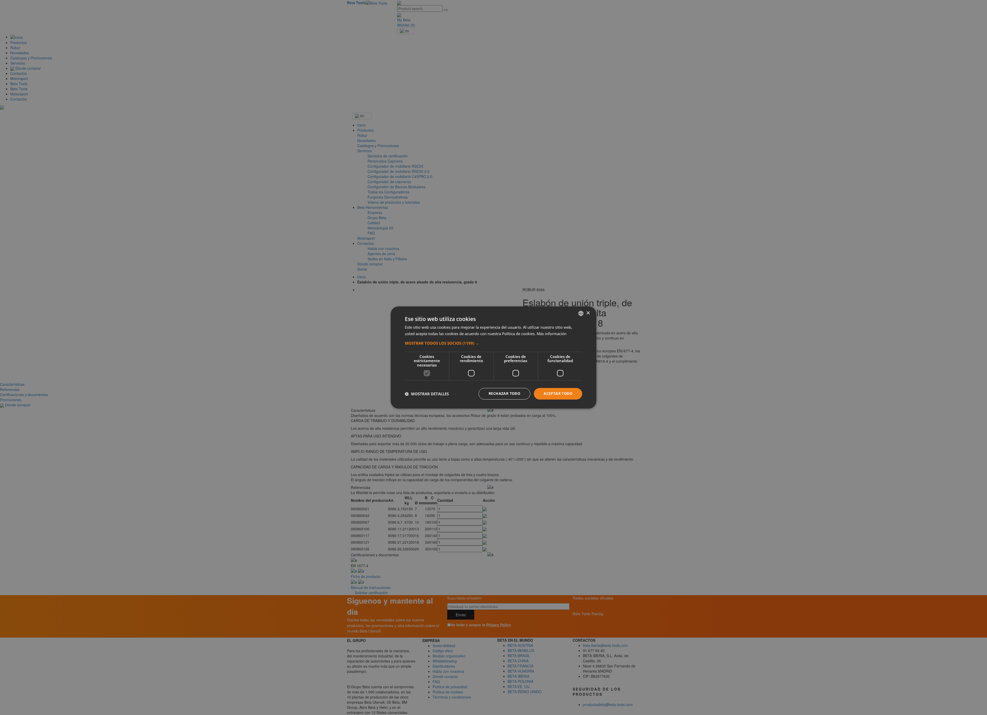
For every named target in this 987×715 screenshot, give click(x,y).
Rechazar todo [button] (504, 393)
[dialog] (493, 357)
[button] (493, 343)
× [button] (588, 313)
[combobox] (580, 313)
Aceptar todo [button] (558, 393)
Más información (551, 333)
